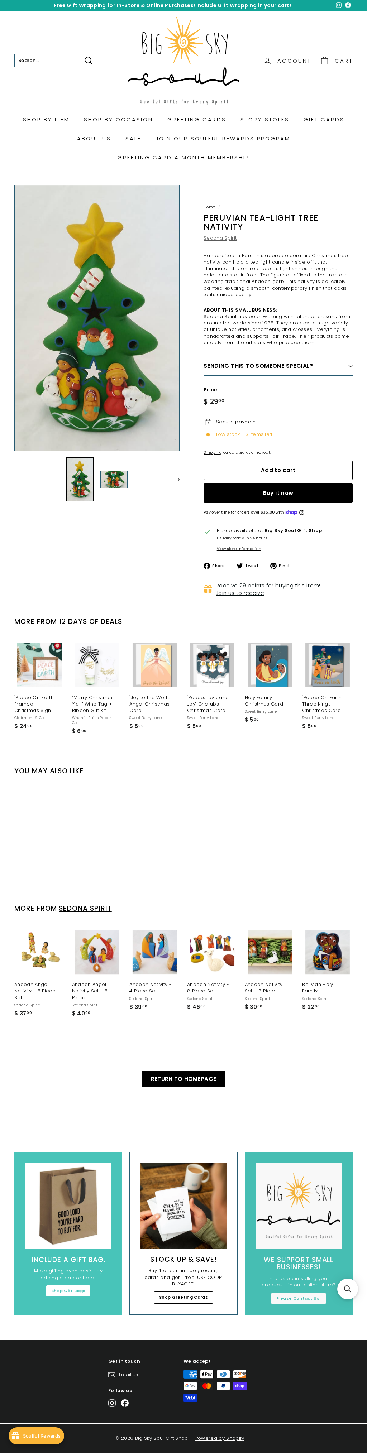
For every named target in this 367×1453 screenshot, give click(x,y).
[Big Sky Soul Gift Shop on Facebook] (125, 1403)
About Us (94, 138)
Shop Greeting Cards (183, 1297)
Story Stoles (264, 119)
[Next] (175, 479)
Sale (133, 138)
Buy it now (278, 493)
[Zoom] (97, 318)
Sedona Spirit (220, 238)
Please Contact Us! (298, 1298)
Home (209, 207)
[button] (347, 1289)
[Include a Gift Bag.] (68, 1206)
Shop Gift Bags (68, 1291)
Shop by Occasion (118, 119)
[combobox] (57, 60)
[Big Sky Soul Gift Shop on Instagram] (112, 1403)
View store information (239, 549)
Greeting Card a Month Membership (183, 157)
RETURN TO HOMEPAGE (183, 1079)
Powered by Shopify (219, 1438)
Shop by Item (46, 119)
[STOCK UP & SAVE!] (183, 1205)
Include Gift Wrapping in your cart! (243, 5)
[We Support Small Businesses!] (299, 1206)
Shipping (213, 452)
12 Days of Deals (90, 621)
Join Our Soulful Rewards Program (223, 138)
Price (211, 389)
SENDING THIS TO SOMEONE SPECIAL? (258, 366)
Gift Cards (324, 119)
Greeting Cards (196, 119)
